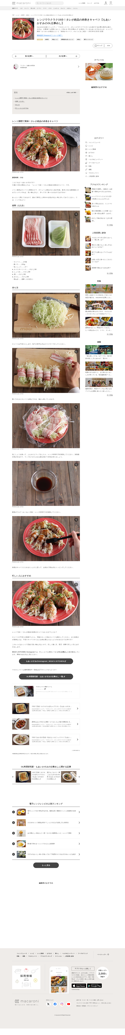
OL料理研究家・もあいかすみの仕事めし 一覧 (45, 676)
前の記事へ (29, 56)
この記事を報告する (76, 750)
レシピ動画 (82, 3)
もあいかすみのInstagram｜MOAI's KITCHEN (45, 661)
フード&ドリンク (83, 953)
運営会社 (78, 1006)
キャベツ (26, 8)
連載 (24, 956)
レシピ (32, 953)
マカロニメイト (32, 956)
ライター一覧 (85, 1000)
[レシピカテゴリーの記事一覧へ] (40, 39)
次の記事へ (63, 56)
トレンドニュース (22, 953)
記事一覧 (78, 1000)
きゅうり (63, 8)
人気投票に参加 (69, 956)
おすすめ (96, 3)
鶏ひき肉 (33, 8)
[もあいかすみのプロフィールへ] (46, 66)
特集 (18, 956)
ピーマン (39, 8)
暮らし (57, 953)
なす (21, 8)
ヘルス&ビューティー (68, 953)
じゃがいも (56, 8)
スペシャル (58, 956)
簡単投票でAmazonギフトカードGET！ (50, 35)
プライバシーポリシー (92, 1006)
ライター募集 (92, 1000)
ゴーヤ (44, 8)
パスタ (50, 8)
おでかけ (49, 953)
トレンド (89, 3)
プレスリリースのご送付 (82, 1003)
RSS (90, 1003)
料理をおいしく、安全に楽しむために (102, 1003)
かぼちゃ (69, 8)
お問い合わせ (100, 1000)
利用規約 (84, 1006)
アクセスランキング (46, 956)
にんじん (75, 8)
